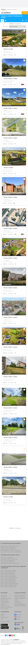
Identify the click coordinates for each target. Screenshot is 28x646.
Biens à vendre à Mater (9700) (8, 579)
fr (26, 9)
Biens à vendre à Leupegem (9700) (9, 577)
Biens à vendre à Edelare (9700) (8, 571)
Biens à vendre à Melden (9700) (8, 580)
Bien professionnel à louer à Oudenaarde (10, 563)
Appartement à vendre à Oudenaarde (9, 546)
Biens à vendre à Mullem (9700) (8, 582)
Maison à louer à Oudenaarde (7, 560)
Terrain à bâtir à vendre (10, 78)
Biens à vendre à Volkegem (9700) (9, 585)
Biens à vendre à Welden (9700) (8, 586)
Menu (25, 13)
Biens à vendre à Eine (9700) (7, 573)
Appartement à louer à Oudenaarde (9, 559)
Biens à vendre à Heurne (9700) (8, 576)
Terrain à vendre (8, 49)
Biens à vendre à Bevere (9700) (8, 570)
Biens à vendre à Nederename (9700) (9, 583)
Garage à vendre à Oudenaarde (8, 549)
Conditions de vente (13, 642)
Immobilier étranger (12, 9)
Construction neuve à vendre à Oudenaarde (11, 551)
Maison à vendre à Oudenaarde (8, 547)
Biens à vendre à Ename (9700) (8, 574)
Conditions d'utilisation (6, 640)
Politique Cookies (15, 640)
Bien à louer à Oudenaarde (7, 557)
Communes (14, 643)
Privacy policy (22, 640)
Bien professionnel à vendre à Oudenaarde (10, 550)
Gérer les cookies (4, 642)
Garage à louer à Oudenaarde (7, 562)
